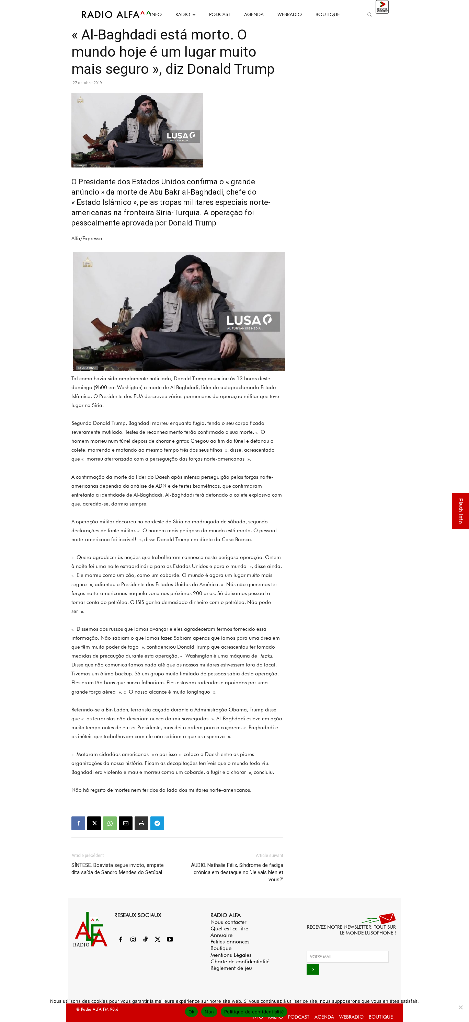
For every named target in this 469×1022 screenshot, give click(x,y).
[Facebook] (78, 823)
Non (209, 1011)
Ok (191, 1011)
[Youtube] (170, 940)
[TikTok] (145, 940)
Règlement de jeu (231, 968)
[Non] (460, 1007)
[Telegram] (157, 823)
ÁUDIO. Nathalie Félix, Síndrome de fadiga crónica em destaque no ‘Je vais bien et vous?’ (237, 872)
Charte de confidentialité (240, 961)
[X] (94, 823)
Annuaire (221, 935)
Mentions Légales (231, 955)
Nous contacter (228, 922)
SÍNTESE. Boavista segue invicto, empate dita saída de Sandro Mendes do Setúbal (117, 868)
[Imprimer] (141, 823)
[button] (369, 14)
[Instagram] (133, 940)
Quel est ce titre (229, 928)
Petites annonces (230, 941)
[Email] (126, 823)
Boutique (220, 948)
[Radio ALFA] (108, 14)
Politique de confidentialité (254, 1011)
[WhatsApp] (110, 823)
